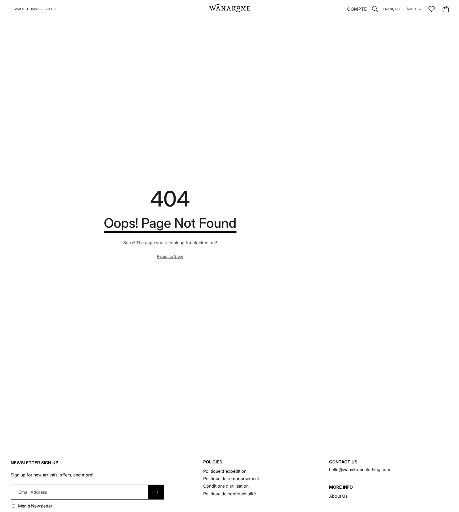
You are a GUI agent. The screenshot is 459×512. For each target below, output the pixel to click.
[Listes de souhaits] (431, 9)
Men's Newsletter (35, 506)
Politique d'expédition (224, 471)
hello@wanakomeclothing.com (359, 469)
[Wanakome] (229, 9)
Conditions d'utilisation (226, 486)
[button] (375, 9)
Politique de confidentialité (229, 493)
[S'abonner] (155, 492)
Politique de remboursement (231, 478)
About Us (338, 496)
